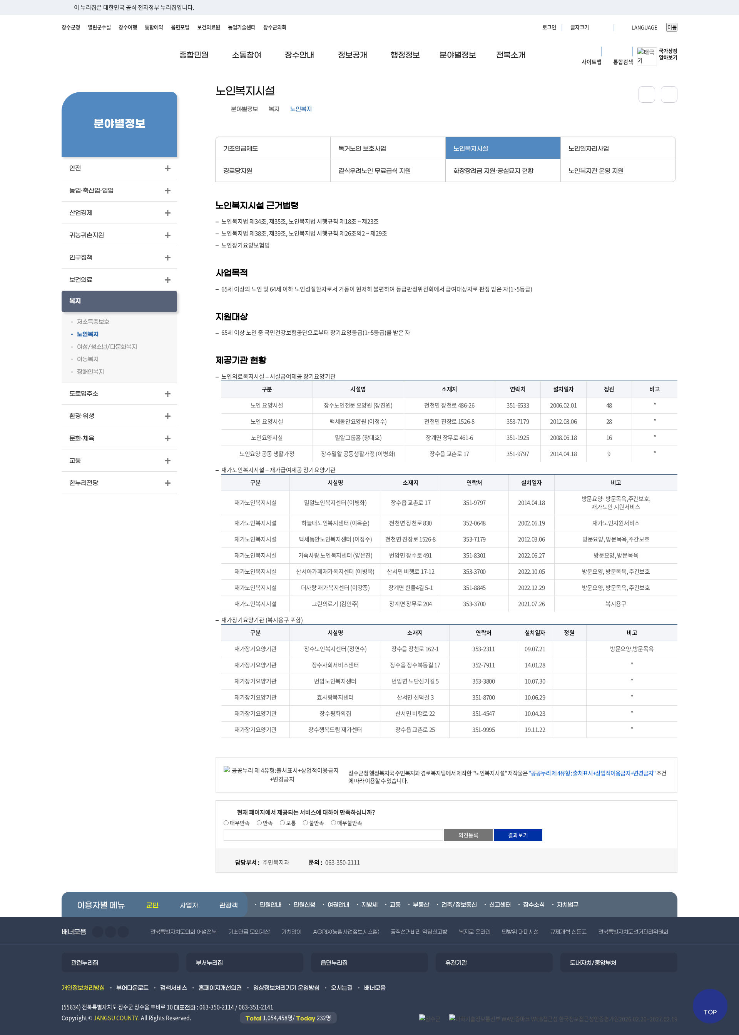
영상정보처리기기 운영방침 (286, 988)
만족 (267, 822)
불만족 (316, 822)
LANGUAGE (625, 27)
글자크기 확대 (596, 27)
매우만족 (239, 822)
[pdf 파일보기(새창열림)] (563, 1018)
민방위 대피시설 (520, 932)
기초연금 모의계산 (249, 932)
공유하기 (647, 94)
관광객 (228, 906)
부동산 (421, 904)
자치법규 (567, 904)
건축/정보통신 (459, 904)
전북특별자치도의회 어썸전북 (183, 932)
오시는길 (342, 988)
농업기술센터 (242, 27)
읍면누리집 (334, 963)
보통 (290, 822)
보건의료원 (208, 27)
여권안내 (338, 904)
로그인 (549, 27)
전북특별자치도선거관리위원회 (633, 932)
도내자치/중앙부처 (593, 963)
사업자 (189, 906)
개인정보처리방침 (83, 988)
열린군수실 (99, 27)
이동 (672, 27)
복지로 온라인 (474, 932)
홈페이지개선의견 (220, 988)
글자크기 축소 (605, 27)
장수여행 (128, 27)
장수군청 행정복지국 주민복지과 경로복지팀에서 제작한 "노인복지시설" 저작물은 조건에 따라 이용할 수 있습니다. (507, 777)
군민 (152, 906)
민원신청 (304, 904)
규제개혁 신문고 (568, 932)
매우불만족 (349, 822)
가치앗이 (291, 932)
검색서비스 (173, 988)
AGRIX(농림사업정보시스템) (346, 932)
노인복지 (301, 109)
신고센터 (500, 904)
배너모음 (375, 988)
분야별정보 (244, 109)
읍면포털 (180, 27)
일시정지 (123, 932)
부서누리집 (209, 963)
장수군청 (71, 27)
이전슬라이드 (98, 932)
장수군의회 (274, 27)
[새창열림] (669, 94)
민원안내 (270, 904)
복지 (274, 109)
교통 (395, 904)
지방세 (369, 904)
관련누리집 (84, 963)
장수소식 (534, 904)
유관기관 (456, 963)
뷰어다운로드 (132, 988)
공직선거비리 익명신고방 (419, 932)
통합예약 (154, 27)
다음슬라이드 (110, 932)
